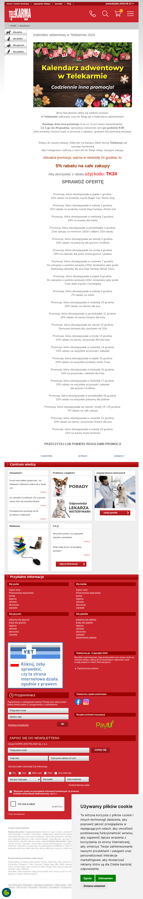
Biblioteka (14, 526)
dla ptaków (18, 52)
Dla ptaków (54, 887)
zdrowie (13, 602)
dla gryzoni (18, 45)
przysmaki (36, 843)
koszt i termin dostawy (18, 4)
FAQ (69, 4)
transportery (13, 841)
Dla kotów (32, 887)
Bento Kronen (69, 862)
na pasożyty (31, 846)
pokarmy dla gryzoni (19, 619)
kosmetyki (37, 834)
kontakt (58, 4)
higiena (13, 599)
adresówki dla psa (16, 836)
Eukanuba (12, 864)
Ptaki (50, 773)
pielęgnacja (48, 834)
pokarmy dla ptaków (86, 619)
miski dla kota (32, 848)
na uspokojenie (45, 846)
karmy (12, 596)
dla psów (17, 32)
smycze (58, 848)
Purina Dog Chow (22, 867)
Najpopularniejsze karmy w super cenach (44, 832)
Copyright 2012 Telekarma (20, 885)
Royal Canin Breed (66, 867)
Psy (14, 773)
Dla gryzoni (22, 887)
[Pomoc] (92, 14)
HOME (13, 26)
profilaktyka (58, 846)
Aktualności (15, 473)
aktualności (25, 26)
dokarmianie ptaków (86, 637)
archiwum (82, 456)
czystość (26, 834)
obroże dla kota (46, 848)
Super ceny (14, 590)
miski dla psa (55, 839)
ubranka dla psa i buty (30, 841)
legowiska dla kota (16, 848)
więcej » (53, 794)
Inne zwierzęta (64, 773)
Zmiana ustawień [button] (94, 885)
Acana (44, 862)
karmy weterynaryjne (52, 843)
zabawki (13, 608)
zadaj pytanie (110, 512)
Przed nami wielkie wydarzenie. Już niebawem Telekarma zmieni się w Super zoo (27, 484)
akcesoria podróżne (55, 836)
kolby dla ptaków (84, 622)
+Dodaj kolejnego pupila (78, 785)
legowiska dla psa (21, 839)
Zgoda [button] (87, 878)
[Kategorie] (130, 14)
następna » (119, 456)
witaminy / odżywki (16, 846)
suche (11, 843)
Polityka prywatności (18, 725)
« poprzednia (46, 456)
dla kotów (17, 38)
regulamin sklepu (42, 4)
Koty (24, 773)
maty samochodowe (39, 839)
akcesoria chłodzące (35, 836)
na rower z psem (69, 839)
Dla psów (43, 887)
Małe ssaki (36, 773)
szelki (65, 848)
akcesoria (14, 605)
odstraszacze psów (63, 834)
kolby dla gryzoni (17, 622)
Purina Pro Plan (38, 867)
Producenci (66, 887)
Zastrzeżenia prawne (87, 668)
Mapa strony (60, 885)
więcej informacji (68, 564)
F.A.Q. (56, 526)
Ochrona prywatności (43, 885)
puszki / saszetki (23, 843)
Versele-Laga (14, 869)
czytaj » (43, 492)
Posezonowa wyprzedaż (21, 593)
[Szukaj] (104, 14)
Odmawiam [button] (105, 878)
